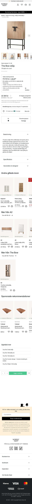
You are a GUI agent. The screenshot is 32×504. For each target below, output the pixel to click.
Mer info (27, 111)
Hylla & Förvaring (10, 15)
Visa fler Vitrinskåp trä (8, 356)
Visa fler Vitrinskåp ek (8, 352)
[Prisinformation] (10, 96)
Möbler (3, 15)
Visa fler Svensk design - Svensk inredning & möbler (15, 360)
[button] (4, 71)
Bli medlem (27, 89)
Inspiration (5, 469)
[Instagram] (16, 448)
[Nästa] (29, 35)
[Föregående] (3, 35)
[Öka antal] (7, 373)
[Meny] (30, 5)
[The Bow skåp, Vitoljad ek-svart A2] (16, 35)
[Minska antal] (2, 373)
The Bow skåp (5, 17)
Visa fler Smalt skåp (8, 349)
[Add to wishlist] (8, 206)
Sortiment (5, 462)
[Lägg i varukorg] (12, 206)
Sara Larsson (4, 63)
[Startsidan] (4, 4)
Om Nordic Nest (7, 475)
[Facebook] (11, 448)
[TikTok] (20, 448)
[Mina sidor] (18, 5)
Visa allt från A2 (6, 215)
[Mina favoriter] (22, 5)
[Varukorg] (26, 5)
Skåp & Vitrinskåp (19, 15)
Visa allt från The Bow (8, 255)
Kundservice (6, 456)
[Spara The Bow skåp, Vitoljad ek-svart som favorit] (29, 373)
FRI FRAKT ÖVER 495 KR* (17, 1)
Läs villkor (18, 432)
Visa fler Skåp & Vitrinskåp (10, 364)
